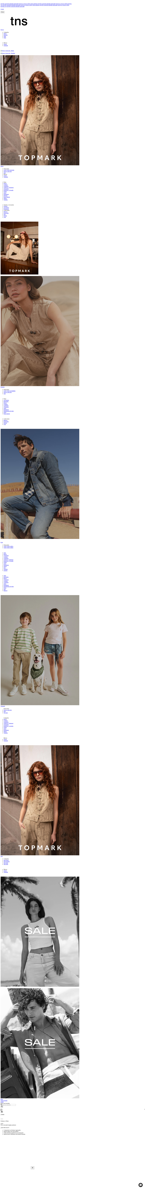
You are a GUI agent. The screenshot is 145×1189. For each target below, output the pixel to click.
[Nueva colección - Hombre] (40, 538)
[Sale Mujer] (40, 986)
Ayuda (2, 9)
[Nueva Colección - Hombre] (8, 53)
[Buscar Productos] (2, 1107)
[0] (2, 1112)
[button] (141, 1185)
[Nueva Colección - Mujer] (7, 50)
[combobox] (72, 1105)
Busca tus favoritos (5, 1103)
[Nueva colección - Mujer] (40, 385)
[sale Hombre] (40, 1098)
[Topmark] (40, 165)
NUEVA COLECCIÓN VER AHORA (28, 3)
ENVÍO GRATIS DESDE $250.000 (9, 3)
